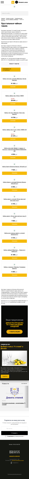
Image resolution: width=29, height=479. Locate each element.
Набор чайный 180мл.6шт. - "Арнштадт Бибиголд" (14, 250)
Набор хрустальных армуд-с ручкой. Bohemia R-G (14, 233)
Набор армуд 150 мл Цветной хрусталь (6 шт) (14, 216)
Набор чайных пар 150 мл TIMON (14, 95)
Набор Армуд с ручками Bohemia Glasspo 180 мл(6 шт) (14, 182)
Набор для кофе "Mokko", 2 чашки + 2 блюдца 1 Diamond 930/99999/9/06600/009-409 (14, 149)
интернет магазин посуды (18, 460)
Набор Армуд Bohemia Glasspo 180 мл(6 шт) (14, 166)
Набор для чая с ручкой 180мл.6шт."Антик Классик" (14, 79)
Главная (3, 18)
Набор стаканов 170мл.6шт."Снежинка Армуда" (14, 267)
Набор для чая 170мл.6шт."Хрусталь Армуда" (14, 113)
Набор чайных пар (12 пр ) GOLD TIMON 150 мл (14, 130)
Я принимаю (10, 436)
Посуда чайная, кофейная (12, 19)
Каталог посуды (10, 18)
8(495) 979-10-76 (14, 453)
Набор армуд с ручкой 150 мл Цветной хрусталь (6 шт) (14, 199)
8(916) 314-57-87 (14, 451)
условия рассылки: (15, 436)
